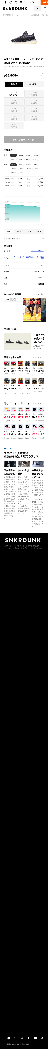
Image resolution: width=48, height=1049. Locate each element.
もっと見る (39, 294)
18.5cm (13, 168)
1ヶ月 (29, 231)
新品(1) (14, 84)
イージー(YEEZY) (37, 251)
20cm (36, 168)
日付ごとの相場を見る (12, 239)
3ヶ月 (39, 231)
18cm (35, 164)
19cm (21, 168)
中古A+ (28, 155)
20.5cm (13, 172)
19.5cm (29, 168)
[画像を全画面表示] (24, 32)
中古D (27, 159)
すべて (13, 155)
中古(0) (32, 84)
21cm (21, 172)
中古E (35, 159)
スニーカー (40, 265)
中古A (36, 155)
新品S (21, 155)
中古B (13, 159)
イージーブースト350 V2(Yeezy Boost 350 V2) (28, 258)
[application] (24, 213)
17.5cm (28, 164)
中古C (20, 159)
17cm (20, 164)
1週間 (19, 231)
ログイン (32, 2)
